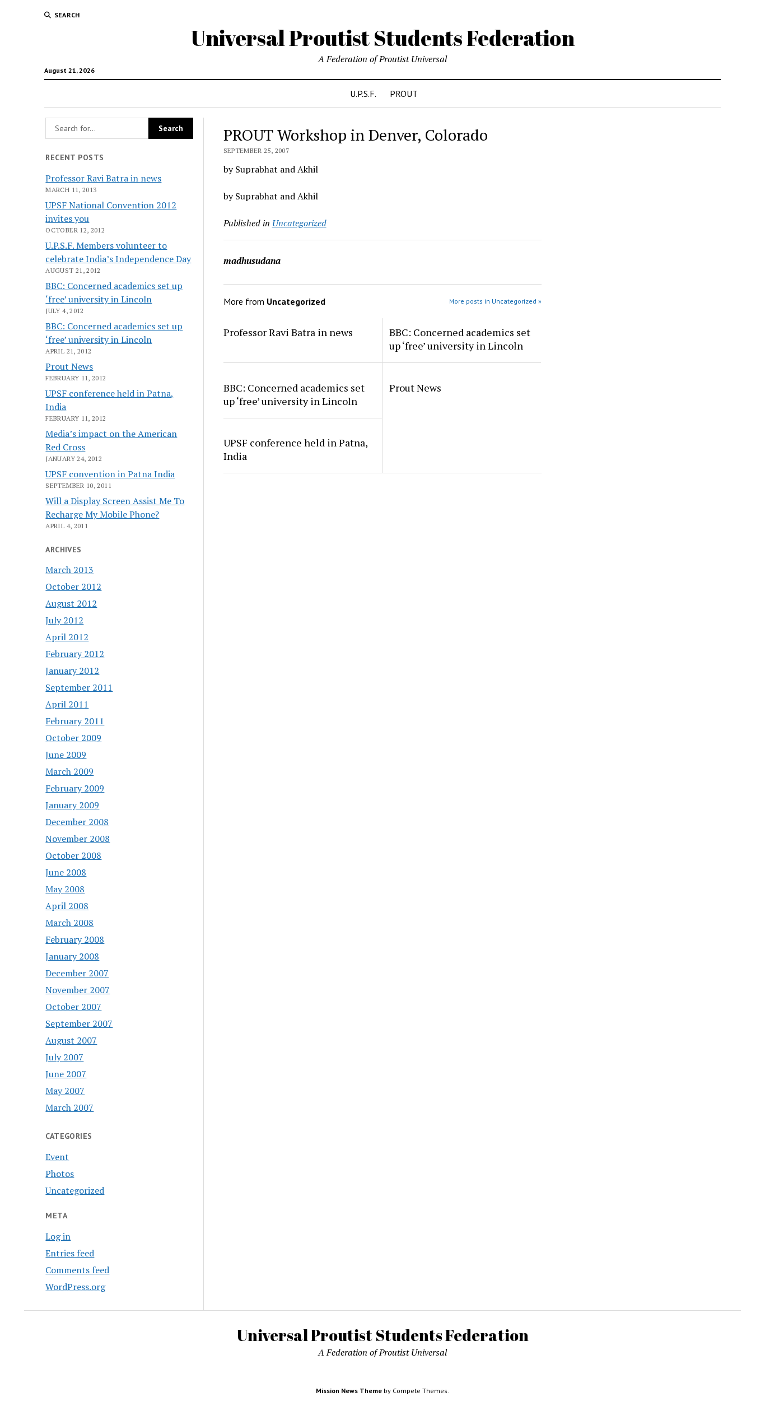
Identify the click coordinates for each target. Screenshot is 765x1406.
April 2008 (66, 906)
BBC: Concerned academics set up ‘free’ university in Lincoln (459, 338)
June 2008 (65, 872)
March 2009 (69, 771)
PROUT (404, 93)
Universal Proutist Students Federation (383, 38)
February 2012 (74, 654)
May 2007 (65, 1090)
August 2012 (71, 603)
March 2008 (69, 922)
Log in (58, 1236)
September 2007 (79, 1023)
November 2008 (77, 838)
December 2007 (77, 973)
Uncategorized (74, 1190)
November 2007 (77, 990)
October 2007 (73, 1006)
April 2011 (66, 704)
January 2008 (72, 956)
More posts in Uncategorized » (495, 301)
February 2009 (74, 788)
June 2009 (65, 754)
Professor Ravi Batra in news (103, 178)
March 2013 (69, 570)
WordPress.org (75, 1287)
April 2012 (66, 637)
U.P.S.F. (363, 93)
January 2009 (72, 805)
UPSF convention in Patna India (110, 474)
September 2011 (79, 687)
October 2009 (73, 738)
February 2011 (74, 721)
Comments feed (77, 1270)
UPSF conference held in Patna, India (295, 449)
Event (57, 1157)
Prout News (69, 366)
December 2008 (77, 822)
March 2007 (69, 1107)
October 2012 (73, 586)
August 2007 (71, 1040)
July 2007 (64, 1057)
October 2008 (73, 855)
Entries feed (69, 1253)
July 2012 (64, 620)
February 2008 (74, 939)
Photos (59, 1173)
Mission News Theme (349, 1390)
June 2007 (65, 1074)
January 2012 (72, 670)
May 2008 (65, 889)
